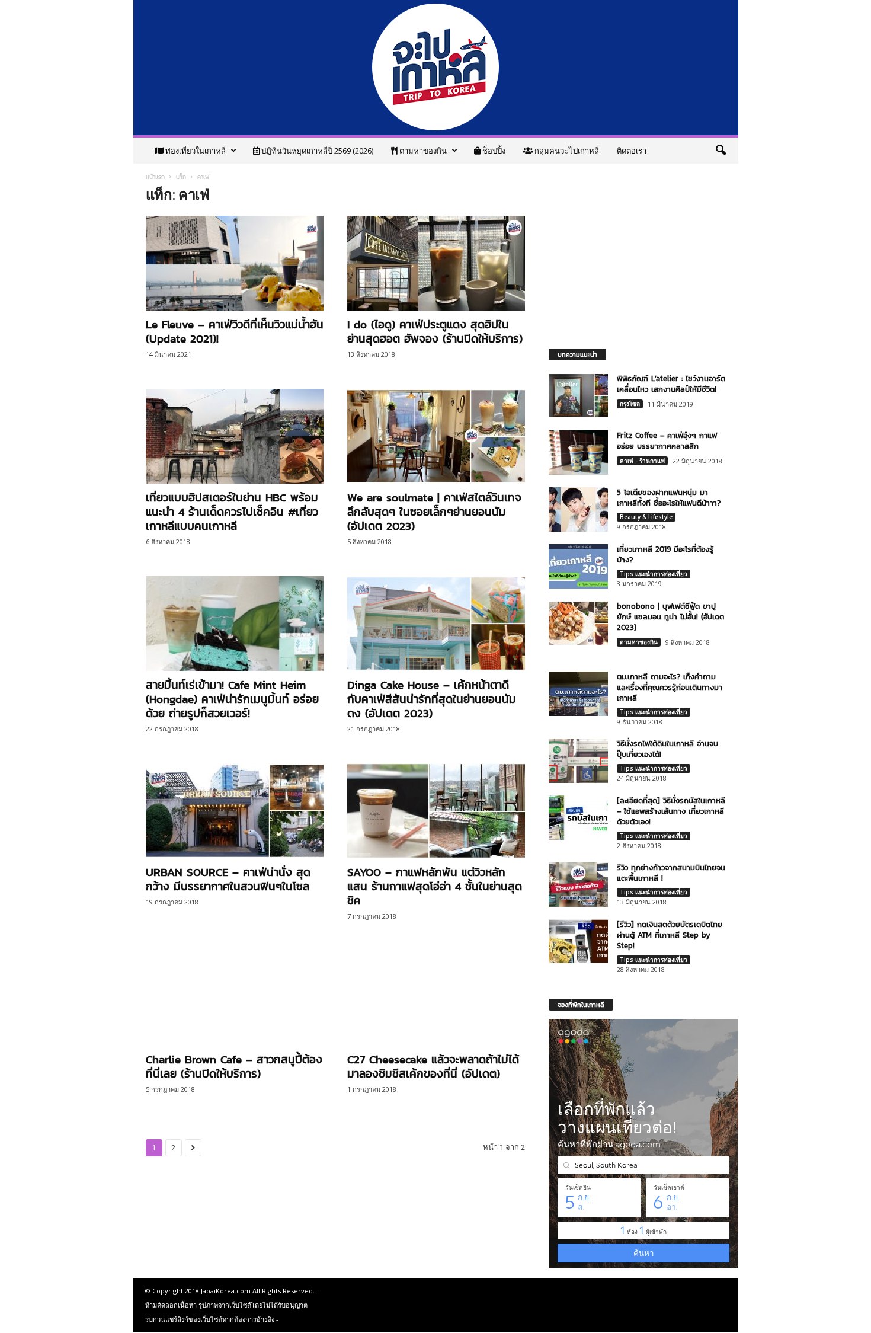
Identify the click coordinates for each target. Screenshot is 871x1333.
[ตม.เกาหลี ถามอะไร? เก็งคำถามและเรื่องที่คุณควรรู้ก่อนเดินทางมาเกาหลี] (578, 694)
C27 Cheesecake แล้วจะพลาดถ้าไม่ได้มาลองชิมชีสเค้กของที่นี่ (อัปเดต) (433, 1066)
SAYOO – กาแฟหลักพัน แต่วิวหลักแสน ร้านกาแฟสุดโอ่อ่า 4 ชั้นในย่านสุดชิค (434, 886)
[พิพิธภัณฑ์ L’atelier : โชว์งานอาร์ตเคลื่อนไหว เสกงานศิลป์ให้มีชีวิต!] (578, 395)
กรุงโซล (630, 403)
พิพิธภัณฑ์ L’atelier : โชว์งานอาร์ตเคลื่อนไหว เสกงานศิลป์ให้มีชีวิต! (671, 384)
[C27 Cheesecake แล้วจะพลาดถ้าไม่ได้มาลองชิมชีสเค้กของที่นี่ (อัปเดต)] (436, 998)
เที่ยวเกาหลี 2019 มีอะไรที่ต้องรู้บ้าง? (665, 554)
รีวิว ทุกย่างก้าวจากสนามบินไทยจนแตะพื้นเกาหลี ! (671, 873)
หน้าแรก (155, 176)
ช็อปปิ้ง (493, 150)
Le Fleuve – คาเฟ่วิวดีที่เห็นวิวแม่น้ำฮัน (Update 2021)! (235, 331)
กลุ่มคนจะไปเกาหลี (566, 150)
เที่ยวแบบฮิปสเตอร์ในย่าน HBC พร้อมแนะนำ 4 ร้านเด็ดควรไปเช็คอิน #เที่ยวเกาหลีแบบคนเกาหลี (232, 512)
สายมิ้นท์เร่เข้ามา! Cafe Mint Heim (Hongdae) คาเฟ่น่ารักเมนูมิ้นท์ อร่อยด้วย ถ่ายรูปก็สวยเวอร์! (232, 699)
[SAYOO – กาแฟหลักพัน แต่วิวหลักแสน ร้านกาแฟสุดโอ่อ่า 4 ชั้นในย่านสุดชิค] (436, 810)
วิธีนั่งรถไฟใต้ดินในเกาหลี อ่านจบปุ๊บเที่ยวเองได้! (667, 749)
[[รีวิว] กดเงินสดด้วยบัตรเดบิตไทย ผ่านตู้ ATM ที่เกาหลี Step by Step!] (578, 941)
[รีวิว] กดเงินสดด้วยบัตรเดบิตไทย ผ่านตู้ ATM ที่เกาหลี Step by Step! (669, 935)
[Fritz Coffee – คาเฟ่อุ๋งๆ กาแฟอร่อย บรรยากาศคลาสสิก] (578, 452)
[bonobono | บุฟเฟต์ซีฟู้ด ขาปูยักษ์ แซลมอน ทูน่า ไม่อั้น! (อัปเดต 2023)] (578, 623)
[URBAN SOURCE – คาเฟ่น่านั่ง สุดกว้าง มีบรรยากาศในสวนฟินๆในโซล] (235, 810)
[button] (720, 151)
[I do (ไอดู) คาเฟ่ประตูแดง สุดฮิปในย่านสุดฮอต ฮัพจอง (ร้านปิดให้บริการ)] (436, 263)
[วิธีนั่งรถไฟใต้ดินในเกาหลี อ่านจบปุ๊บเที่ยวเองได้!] (578, 761)
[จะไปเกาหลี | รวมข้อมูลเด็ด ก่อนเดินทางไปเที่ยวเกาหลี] (435, 67)
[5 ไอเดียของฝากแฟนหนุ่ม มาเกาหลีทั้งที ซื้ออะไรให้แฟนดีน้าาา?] (578, 509)
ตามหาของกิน (422, 150)
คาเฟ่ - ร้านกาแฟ (642, 460)
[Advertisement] (637, 249)
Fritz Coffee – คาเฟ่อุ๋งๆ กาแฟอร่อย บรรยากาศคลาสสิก (667, 441)
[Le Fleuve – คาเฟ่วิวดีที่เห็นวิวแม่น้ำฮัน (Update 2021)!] (235, 263)
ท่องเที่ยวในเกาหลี (195, 150)
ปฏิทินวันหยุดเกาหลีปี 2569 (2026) (316, 150)
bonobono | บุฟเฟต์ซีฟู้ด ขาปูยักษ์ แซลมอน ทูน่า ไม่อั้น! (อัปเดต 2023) (670, 616)
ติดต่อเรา (631, 150)
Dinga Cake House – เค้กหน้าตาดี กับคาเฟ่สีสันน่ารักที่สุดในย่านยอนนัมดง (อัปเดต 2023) (431, 699)
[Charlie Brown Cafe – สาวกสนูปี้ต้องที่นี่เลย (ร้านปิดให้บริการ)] (235, 998)
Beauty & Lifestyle (646, 517)
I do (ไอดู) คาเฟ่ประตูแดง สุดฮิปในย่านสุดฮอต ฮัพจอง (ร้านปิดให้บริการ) (435, 331)
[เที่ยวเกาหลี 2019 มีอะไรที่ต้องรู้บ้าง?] (578, 566)
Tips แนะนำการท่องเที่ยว (653, 574)
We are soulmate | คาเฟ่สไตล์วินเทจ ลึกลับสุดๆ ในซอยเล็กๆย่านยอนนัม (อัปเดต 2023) (434, 512)
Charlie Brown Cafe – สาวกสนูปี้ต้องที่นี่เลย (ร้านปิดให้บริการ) (234, 1066)
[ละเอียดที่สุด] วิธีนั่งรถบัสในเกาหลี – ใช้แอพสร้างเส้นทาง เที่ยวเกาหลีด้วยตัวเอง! (671, 811)
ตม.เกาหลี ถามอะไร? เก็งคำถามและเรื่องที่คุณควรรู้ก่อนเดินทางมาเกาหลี (669, 687)
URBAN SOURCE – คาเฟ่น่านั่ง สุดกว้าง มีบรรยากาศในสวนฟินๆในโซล (228, 879)
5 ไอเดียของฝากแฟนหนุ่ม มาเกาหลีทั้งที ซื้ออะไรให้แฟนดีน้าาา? (669, 498)
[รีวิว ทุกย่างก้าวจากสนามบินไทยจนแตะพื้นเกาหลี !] (578, 884)
